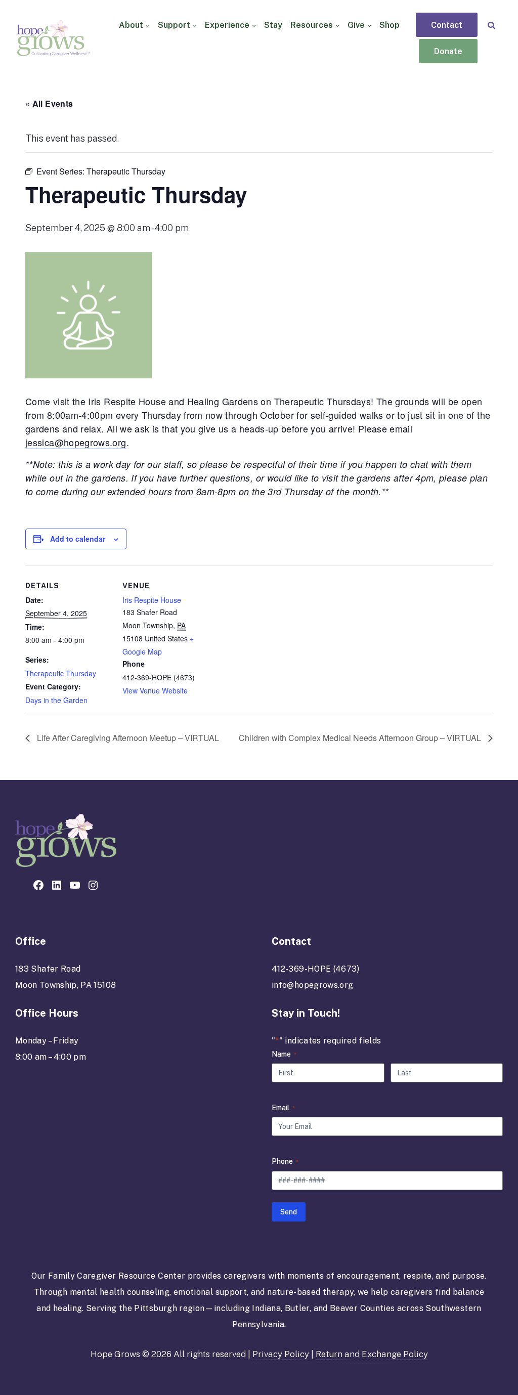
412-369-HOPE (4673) (316, 969)
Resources (311, 25)
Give (356, 25)
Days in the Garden (56, 700)
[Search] (491, 25)
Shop (389, 25)
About (131, 25)
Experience (227, 25)
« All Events (49, 103)
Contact (446, 25)
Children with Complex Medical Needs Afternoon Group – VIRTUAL (361, 738)
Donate (448, 52)
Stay (273, 25)
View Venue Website (155, 690)
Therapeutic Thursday (60, 673)
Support (174, 25)
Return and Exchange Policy (372, 1354)
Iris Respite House (151, 600)
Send (288, 1212)
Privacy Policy (280, 1354)
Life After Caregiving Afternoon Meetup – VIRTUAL (127, 738)
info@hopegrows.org (312, 985)
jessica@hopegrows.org (75, 442)
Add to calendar (77, 539)
